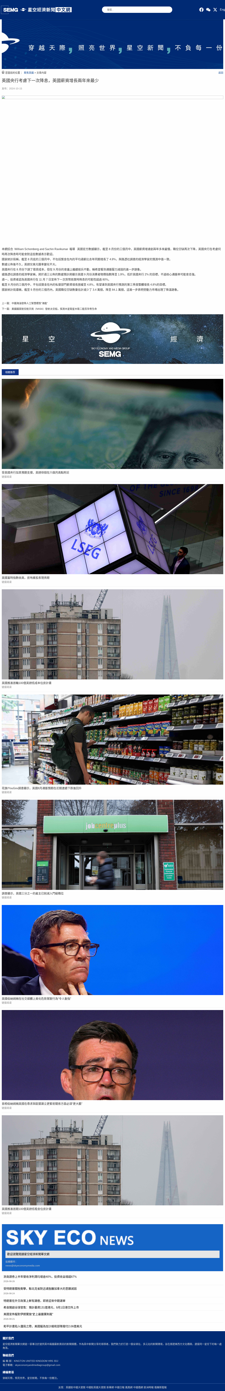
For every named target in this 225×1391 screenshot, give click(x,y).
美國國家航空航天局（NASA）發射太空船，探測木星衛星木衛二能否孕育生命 (54, 308)
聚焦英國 (29, 72)
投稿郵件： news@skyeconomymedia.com (22, 1263)
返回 (220, 72)
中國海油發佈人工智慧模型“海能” (30, 303)
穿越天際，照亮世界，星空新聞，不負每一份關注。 (31, 1378)
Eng (222, 9)
